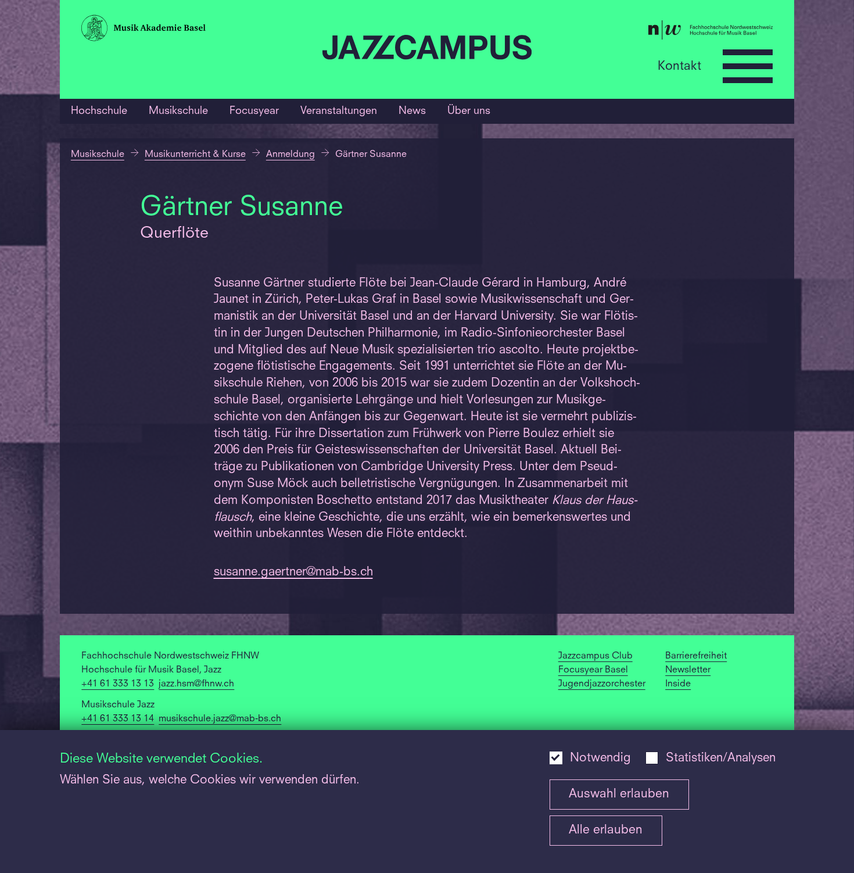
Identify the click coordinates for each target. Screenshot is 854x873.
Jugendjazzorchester (601, 684)
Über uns (468, 111)
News (412, 111)
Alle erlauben (606, 830)
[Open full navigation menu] (748, 66)
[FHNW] (657, 33)
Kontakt (679, 66)
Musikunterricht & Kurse (195, 154)
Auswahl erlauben (619, 794)
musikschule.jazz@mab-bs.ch (220, 719)
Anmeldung (290, 154)
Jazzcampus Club (595, 656)
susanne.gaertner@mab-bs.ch (293, 572)
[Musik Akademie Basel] (196, 30)
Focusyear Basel (593, 670)
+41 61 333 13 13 (117, 684)
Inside (678, 684)
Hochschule (99, 111)
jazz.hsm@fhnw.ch (196, 684)
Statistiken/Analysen (721, 758)
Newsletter (688, 670)
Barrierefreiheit (696, 656)
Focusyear (254, 111)
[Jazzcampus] (427, 49)
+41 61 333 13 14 (117, 719)
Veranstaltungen (338, 111)
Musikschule (178, 111)
